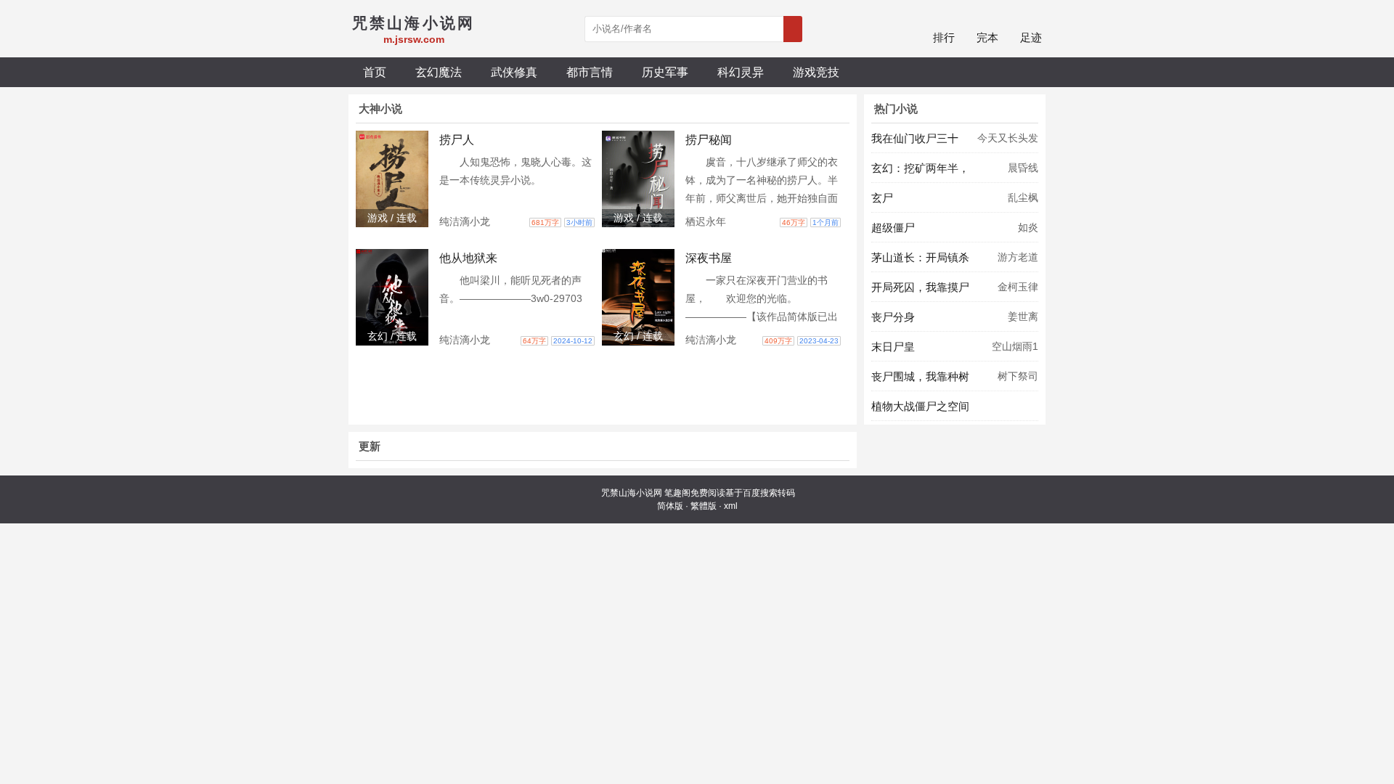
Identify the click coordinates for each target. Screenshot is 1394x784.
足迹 (1031, 37)
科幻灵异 (740, 71)
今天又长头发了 (1007, 142)
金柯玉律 (1018, 287)
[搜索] (792, 29)
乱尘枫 (1023, 197)
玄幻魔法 (438, 71)
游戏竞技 (816, 71)
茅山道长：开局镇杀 (920, 257)
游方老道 (1018, 257)
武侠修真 (514, 71)
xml (731, 506)
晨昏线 (1023, 167)
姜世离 (1023, 316)
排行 (944, 37)
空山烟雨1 (1015, 346)
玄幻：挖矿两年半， (920, 168)
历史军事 (665, 71)
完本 (987, 37)
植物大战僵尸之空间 (920, 406)
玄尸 (882, 198)
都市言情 (589, 71)
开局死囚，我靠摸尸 (920, 287)
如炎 (1028, 227)
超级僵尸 (893, 227)
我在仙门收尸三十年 (914, 142)
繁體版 (703, 506)
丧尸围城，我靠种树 (920, 376)
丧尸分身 (893, 317)
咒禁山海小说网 (631, 493)
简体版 (670, 506)
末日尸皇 (893, 346)
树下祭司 (1018, 376)
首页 (374, 71)
